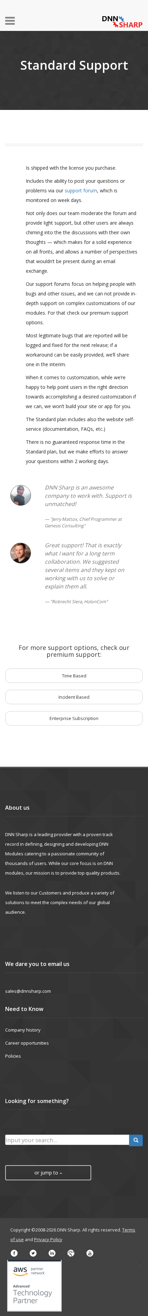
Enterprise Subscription (74, 718)
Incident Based (74, 697)
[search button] (136, 1140)
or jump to (47, 1172)
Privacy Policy (48, 1239)
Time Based (74, 676)
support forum (81, 190)
